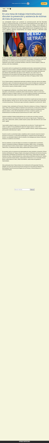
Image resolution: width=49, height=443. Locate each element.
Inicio (4, 8)
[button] (6, 44)
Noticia (8, 8)
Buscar (32, 189)
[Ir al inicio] (21, 3)
